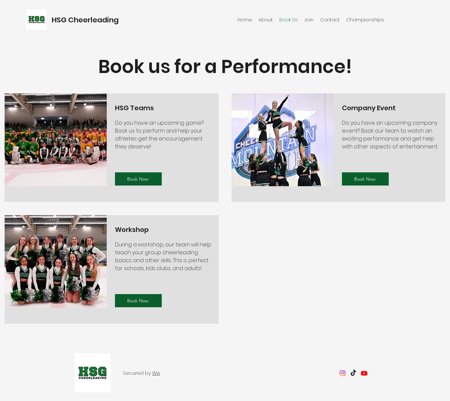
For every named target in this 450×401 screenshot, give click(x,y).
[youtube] (364, 373)
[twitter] (353, 373)
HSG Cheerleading (86, 20)
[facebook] (342, 373)
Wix (156, 372)
